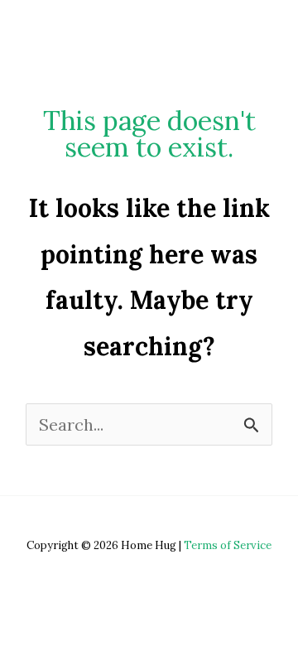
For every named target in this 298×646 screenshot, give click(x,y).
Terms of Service (228, 545)
